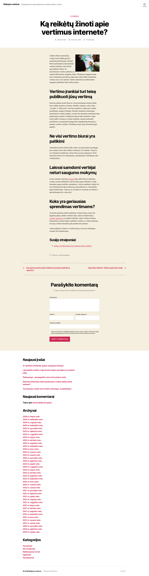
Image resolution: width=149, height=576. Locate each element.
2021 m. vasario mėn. (32, 520)
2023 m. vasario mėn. (32, 452)
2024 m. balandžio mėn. (33, 425)
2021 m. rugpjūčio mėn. (33, 502)
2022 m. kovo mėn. (31, 482)
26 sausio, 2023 (76, 40)
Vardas (52, 314)
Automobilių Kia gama (42, 403)
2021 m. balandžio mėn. (33, 514)
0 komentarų (90, 40)
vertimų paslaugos (56, 218)
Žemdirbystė (28, 558)
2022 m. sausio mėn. (31, 488)
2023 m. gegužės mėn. (32, 443)
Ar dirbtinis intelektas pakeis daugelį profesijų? (43, 366)
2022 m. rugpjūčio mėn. (33, 467)
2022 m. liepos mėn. (31, 470)
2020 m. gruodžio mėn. (33, 526)
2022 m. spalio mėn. (31, 464)
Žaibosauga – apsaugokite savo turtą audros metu (44, 377)
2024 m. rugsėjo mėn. (32, 422)
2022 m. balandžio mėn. (33, 479)
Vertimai (54, 255)
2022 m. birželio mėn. (32, 473)
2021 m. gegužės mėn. (32, 511)
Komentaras (53, 297)
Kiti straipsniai (29, 549)
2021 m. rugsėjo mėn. (32, 499)
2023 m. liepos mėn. (31, 437)
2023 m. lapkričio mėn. (32, 431)
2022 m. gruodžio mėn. (33, 458)
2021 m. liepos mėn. (31, 505)
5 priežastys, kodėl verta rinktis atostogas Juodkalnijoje (47, 389)
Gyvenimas (74, 16)
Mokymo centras (11, 4)
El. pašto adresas (81, 314)
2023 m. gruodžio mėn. (33, 428)
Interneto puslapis (54, 323)
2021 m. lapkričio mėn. (32, 493)
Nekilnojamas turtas (31, 552)
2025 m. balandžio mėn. (33, 419)
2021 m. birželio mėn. (32, 508)
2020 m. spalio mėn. (31, 532)
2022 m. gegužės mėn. (32, 476)
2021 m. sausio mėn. (31, 523)
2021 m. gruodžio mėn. (32, 490)
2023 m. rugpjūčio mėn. (33, 434)
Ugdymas (27, 555)
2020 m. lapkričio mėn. (32, 529)
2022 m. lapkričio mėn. (32, 461)
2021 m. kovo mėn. (31, 517)
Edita (64, 40)
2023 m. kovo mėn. (31, 449)
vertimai (71, 179)
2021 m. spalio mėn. (31, 496)
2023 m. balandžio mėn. (33, 446)
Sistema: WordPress (50, 571)
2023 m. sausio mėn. (31, 455)
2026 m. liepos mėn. (31, 416)
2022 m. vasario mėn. (32, 485)
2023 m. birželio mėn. (32, 440)
